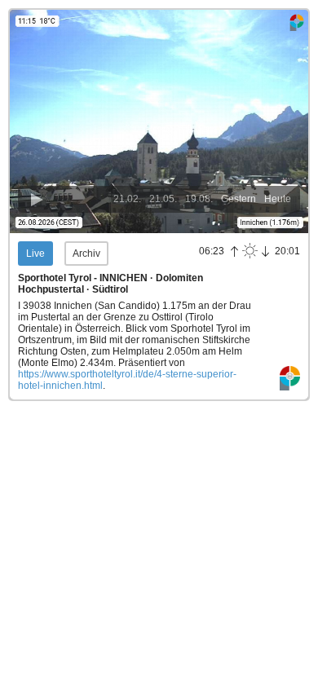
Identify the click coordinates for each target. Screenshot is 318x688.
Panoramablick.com (290, 378)
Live (35, 253)
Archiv (86, 253)
